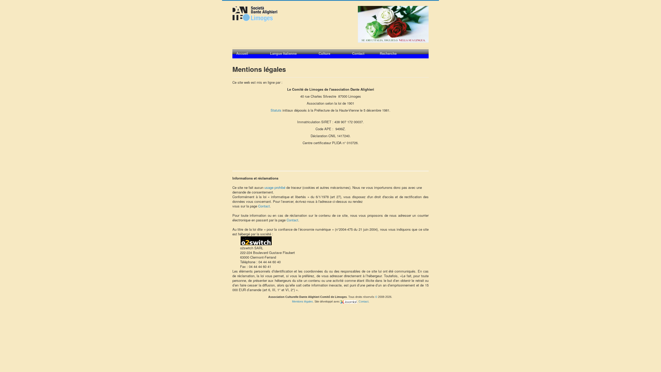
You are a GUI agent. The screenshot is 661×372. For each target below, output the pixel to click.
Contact (264, 206)
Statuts (276, 110)
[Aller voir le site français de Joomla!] (349, 301)
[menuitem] (249, 53)
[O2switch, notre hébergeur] (256, 240)
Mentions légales (302, 301)
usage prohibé (275, 187)
